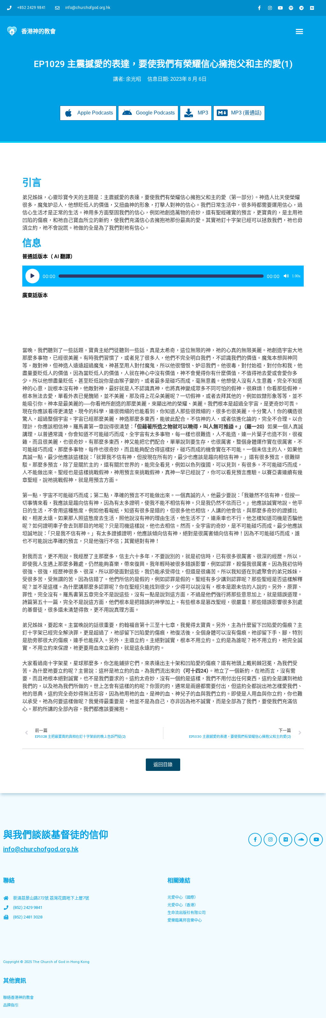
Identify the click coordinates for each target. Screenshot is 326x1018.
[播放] (32, 276)
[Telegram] (301, 7)
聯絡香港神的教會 (18, 997)
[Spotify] (291, 7)
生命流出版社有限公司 (186, 913)
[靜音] (286, 276)
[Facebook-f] (259, 7)
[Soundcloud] (301, 839)
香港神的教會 (38, 31)
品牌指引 (10, 1005)
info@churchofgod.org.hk (40, 849)
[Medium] (312, 7)
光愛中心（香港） (182, 905)
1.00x (296, 276)
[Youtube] (280, 7)
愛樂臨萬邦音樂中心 (184, 920)
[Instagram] (270, 7)
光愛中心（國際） (182, 897)
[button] (300, 31)
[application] (163, 276)
